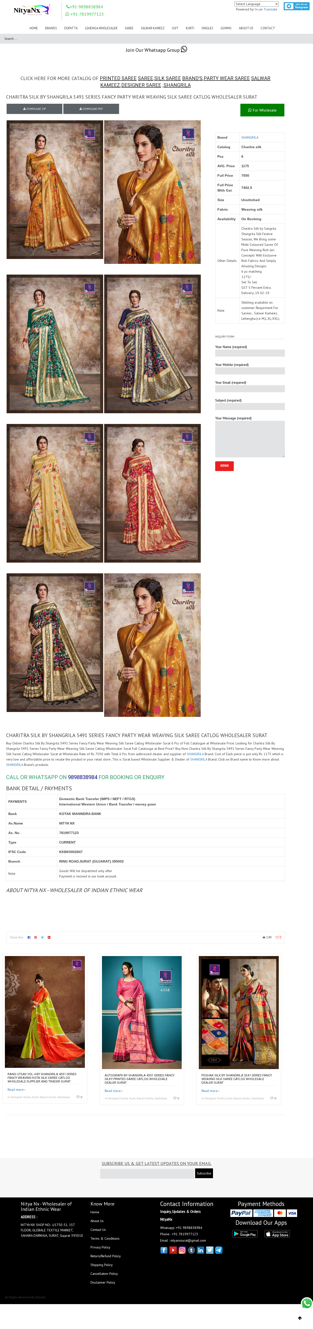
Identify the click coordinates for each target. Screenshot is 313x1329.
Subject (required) (228, 400)
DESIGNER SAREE (141, 85)
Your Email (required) (230, 382)
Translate (270, 9)
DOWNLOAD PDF (92, 109)
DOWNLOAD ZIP (36, 109)
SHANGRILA (177, 85)
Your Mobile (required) (232, 364)
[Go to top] (300, 1318)
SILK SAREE (167, 78)
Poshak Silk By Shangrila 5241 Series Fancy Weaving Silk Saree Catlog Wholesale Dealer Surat (236, 1078)
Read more (16, 1089)
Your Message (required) (233, 418)
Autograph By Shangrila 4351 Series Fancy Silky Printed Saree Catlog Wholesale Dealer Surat (139, 1078)
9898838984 (82, 777)
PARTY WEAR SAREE (227, 78)
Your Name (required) (231, 347)
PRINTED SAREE (118, 78)
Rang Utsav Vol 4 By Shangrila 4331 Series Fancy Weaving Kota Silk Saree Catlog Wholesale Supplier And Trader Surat (42, 1077)
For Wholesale (264, 110)
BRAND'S (192, 78)
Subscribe (204, 1173)
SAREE (145, 78)
